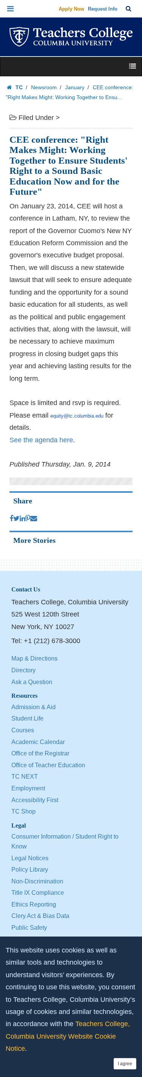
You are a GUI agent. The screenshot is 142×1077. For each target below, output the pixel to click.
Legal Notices (29, 858)
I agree (125, 1063)
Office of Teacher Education (48, 765)
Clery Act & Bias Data (40, 916)
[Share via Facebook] (11, 518)
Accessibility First (34, 800)
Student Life (27, 718)
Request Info (102, 9)
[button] (11, 9)
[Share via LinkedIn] (22, 518)
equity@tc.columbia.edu (76, 416)
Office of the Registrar (40, 753)
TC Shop (23, 811)
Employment (28, 788)
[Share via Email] (33, 518)
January (74, 87)
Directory (23, 670)
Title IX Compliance (37, 892)
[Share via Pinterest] (27, 518)
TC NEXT (24, 776)
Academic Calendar (38, 742)
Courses (22, 730)
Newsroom (44, 87)
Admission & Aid (33, 707)
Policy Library (29, 869)
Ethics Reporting (33, 904)
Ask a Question (31, 682)
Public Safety (29, 927)
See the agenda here (41, 440)
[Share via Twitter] (16, 518)
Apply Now (71, 9)
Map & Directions (34, 658)
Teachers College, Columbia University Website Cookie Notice (68, 1036)
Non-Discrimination (37, 881)
